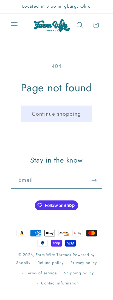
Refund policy (51, 262)
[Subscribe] (94, 180)
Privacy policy (83, 262)
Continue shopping (56, 114)
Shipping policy (79, 273)
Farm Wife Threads (53, 254)
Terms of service (41, 273)
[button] (14, 25)
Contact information (60, 283)
